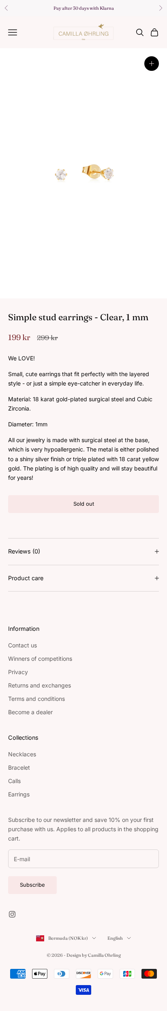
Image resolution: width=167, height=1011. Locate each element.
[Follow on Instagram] (12, 914)
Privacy (18, 671)
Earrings (19, 794)
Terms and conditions (36, 698)
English (115, 938)
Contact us (22, 645)
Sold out (83, 503)
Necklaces (22, 754)
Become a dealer (30, 712)
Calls (14, 780)
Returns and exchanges (39, 685)
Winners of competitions (40, 658)
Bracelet (19, 767)
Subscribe (32, 884)
